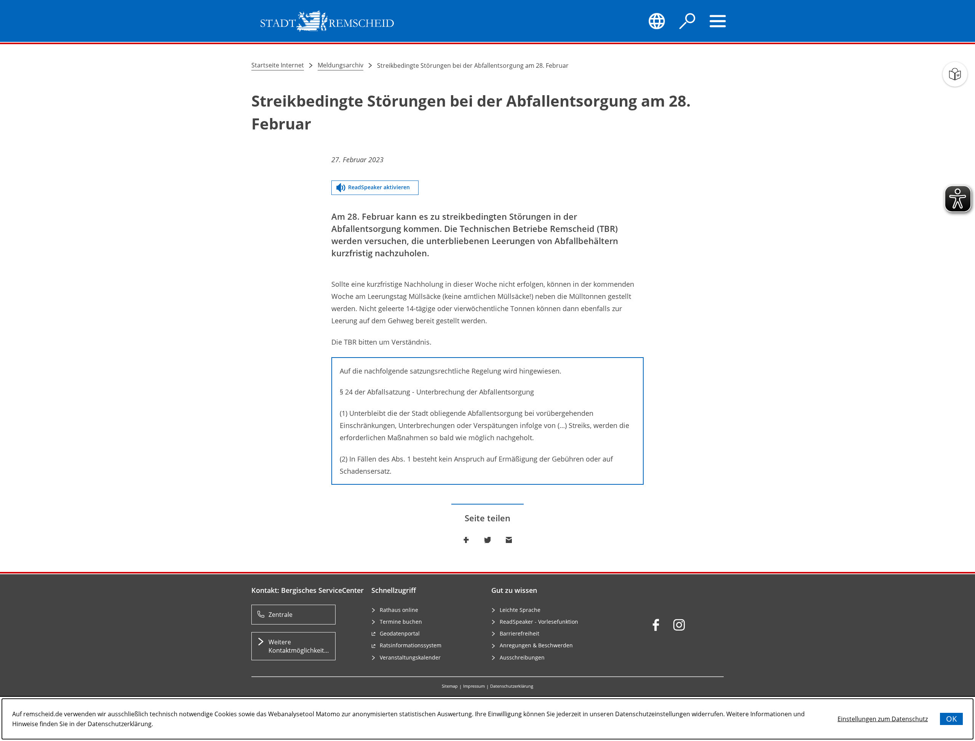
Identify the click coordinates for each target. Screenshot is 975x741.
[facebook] (655, 624)
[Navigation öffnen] (717, 20)
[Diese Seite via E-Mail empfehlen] (509, 540)
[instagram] (679, 624)
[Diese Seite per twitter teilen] (487, 540)
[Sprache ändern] (656, 20)
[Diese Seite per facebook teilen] (466, 540)
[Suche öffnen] (687, 20)
